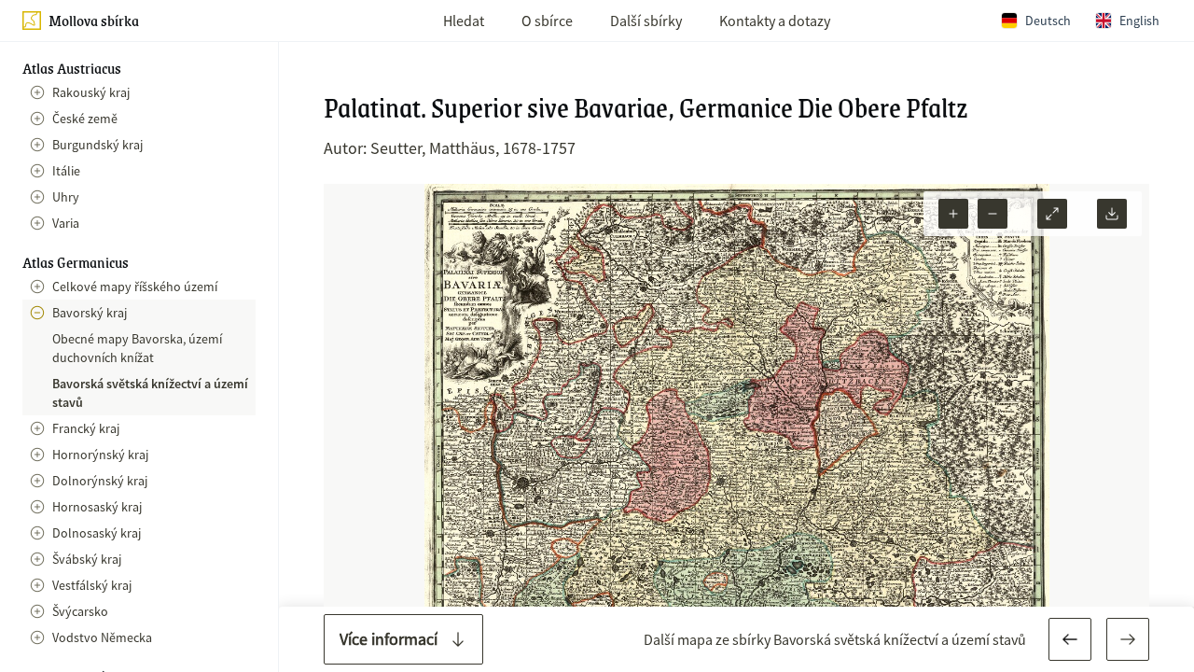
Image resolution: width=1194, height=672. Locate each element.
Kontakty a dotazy (774, 20)
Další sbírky (646, 20)
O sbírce (547, 20)
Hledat (463, 20)
